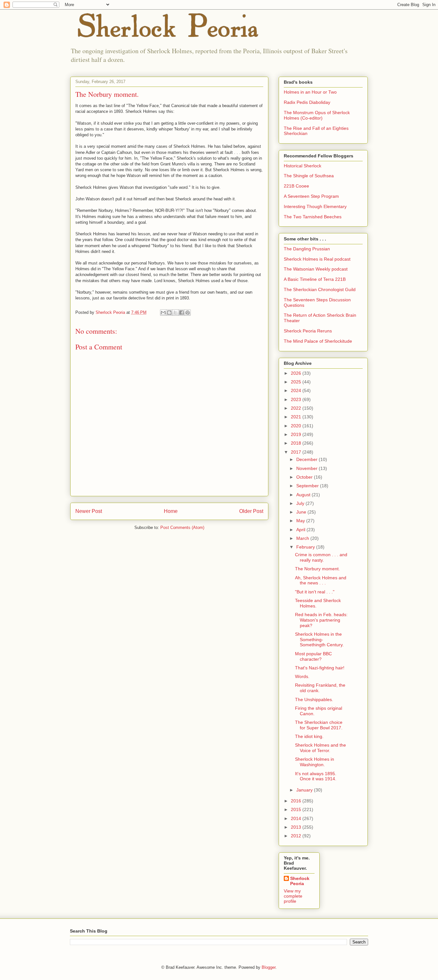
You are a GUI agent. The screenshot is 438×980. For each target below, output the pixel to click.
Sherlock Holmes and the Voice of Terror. (320, 747)
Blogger (268, 967)
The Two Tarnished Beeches (312, 216)
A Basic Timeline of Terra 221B (315, 279)
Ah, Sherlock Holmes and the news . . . (320, 580)
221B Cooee (296, 185)
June (301, 512)
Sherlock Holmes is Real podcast (317, 259)
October (305, 477)
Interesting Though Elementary (315, 206)
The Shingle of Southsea (309, 175)
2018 (296, 443)
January (305, 789)
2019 (296, 434)
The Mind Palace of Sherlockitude (318, 341)
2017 (296, 452)
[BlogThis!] (169, 312)
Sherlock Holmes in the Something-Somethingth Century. (319, 640)
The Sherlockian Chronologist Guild (320, 289)
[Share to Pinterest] (187, 312)
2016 (296, 800)
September (308, 485)
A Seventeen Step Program (311, 196)
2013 (296, 827)
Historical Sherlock (302, 165)
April (301, 529)
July (301, 503)
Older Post (251, 511)
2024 (296, 390)
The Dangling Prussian (307, 248)
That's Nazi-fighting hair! (319, 667)
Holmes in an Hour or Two (310, 92)
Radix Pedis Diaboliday (307, 102)
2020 (296, 425)
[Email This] (163, 312)
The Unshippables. (314, 699)
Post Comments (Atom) (182, 527)
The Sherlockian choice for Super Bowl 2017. (318, 725)
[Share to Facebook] (181, 312)
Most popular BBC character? (313, 656)
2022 (296, 408)
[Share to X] (175, 312)
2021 (296, 416)
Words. (302, 676)
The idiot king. (309, 736)
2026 (296, 373)
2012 (296, 835)
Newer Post (88, 511)
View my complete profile (293, 896)
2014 (296, 818)
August (304, 494)
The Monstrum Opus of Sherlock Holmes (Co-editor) (317, 115)
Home (171, 511)
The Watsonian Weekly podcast (316, 269)
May (301, 520)
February (306, 546)
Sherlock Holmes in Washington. (314, 762)
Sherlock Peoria (299, 881)
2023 (296, 399)
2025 (296, 381)
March (303, 538)
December (307, 459)
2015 (296, 809)
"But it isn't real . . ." (314, 591)
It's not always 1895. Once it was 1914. (315, 776)
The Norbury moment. (317, 568)
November (307, 468)
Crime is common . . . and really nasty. (321, 557)
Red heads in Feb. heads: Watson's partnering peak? (321, 620)
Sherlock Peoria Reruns (308, 330)
